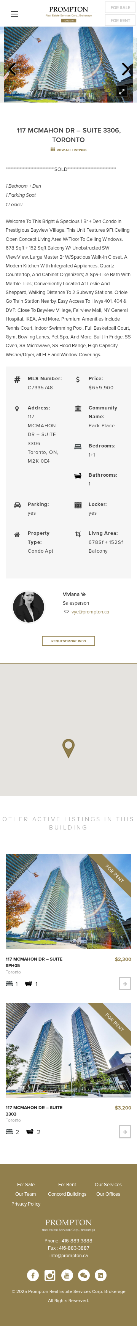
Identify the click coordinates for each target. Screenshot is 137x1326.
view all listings (71, 149)
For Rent (120, 20)
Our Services (108, 1184)
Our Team (25, 1193)
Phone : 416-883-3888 (68, 1240)
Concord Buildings (67, 1193)
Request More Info (68, 641)
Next (125, 66)
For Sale (120, 8)
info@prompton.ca (68, 1255)
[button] (68, 749)
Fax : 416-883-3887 (68, 1247)
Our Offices (108, 1193)
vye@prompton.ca (89, 611)
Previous (11, 66)
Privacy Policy (25, 1203)
